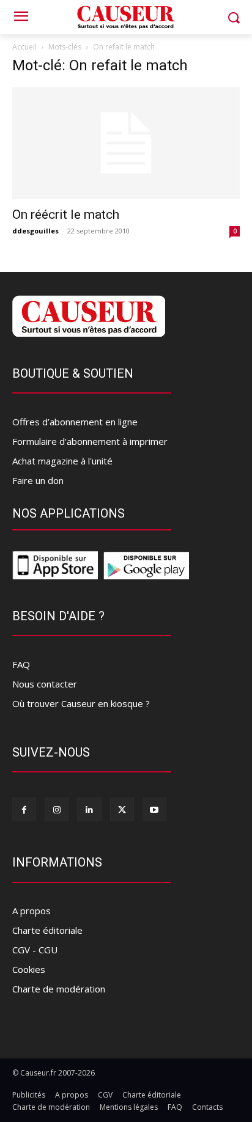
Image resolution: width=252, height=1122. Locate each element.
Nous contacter (44, 684)
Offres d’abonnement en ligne (75, 422)
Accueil (24, 47)
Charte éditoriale (47, 930)
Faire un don (38, 480)
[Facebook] (24, 809)
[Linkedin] (89, 809)
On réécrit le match (65, 214)
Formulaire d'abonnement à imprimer (90, 441)
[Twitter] (122, 809)
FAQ (21, 664)
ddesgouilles (35, 230)
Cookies (28, 969)
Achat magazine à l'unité (62, 461)
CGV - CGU (34, 950)
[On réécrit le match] (126, 143)
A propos (31, 910)
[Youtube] (154, 809)
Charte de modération (58, 989)
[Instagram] (57, 809)
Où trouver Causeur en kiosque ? (81, 703)
